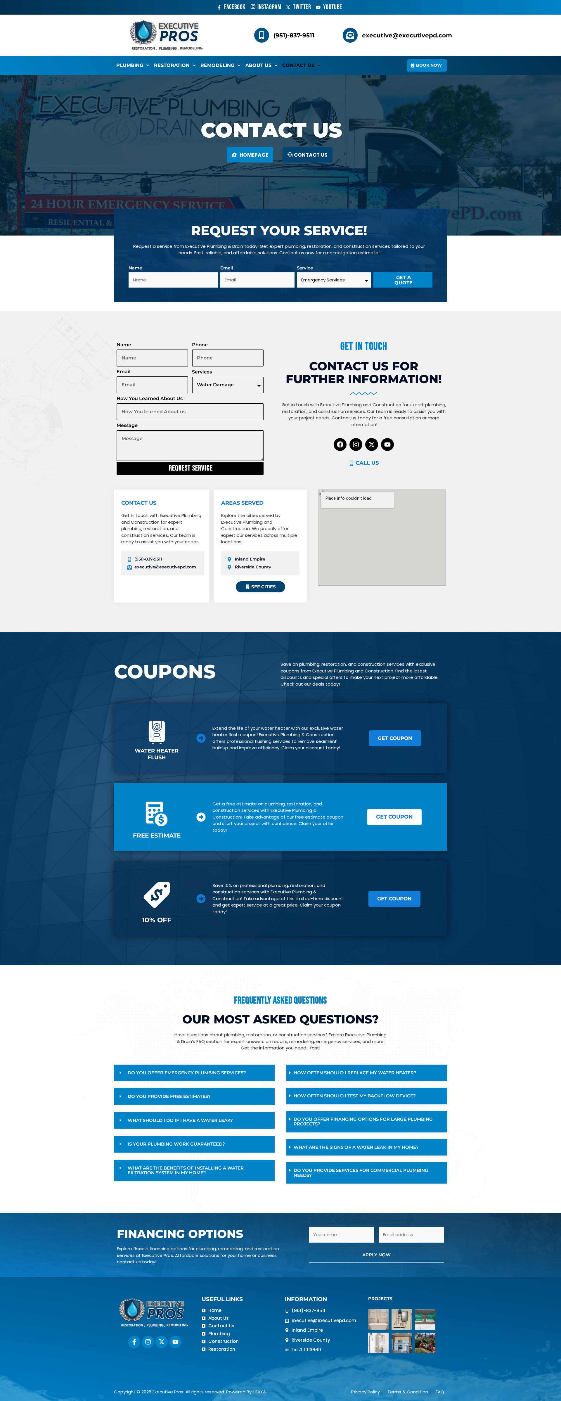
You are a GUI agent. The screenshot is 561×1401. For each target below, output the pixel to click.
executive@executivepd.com (407, 35)
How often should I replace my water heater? (355, 1072)
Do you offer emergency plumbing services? (187, 1072)
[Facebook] (340, 444)
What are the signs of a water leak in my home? (356, 1147)
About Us (258, 65)
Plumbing (129, 65)
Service (305, 268)
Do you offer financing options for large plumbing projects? (363, 1121)
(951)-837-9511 (293, 35)
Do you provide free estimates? (169, 1096)
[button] (194, 1073)
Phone (200, 344)
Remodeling (217, 65)
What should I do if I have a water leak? (180, 1120)
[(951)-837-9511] (261, 35)
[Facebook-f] (134, 1342)
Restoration (172, 65)
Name (135, 268)
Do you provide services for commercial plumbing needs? (361, 1173)
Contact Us (298, 65)
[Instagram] (355, 444)
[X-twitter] (371, 444)
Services (202, 372)
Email (226, 268)
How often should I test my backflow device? (355, 1096)
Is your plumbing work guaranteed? (176, 1144)
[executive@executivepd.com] (350, 35)
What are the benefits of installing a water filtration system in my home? (186, 1170)
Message (127, 425)
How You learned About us (150, 398)
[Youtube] (387, 444)
